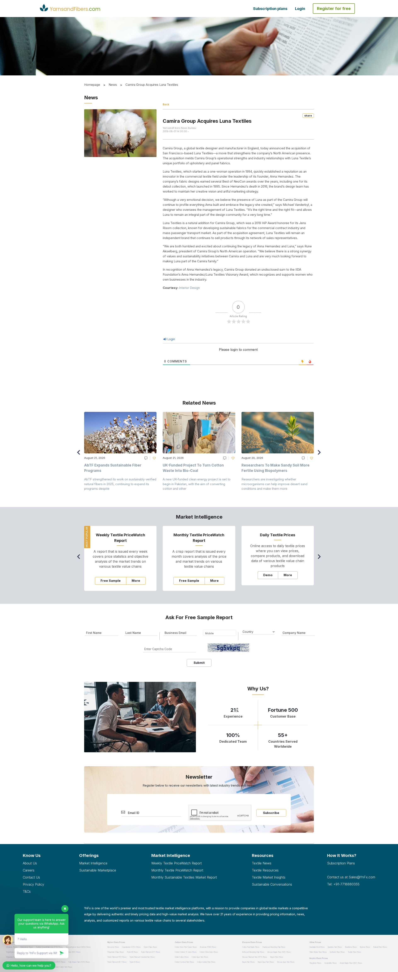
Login (300, 8)
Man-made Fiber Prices (318, 952)
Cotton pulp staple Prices (250, 947)
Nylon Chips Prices (150, 947)
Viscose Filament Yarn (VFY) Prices (254, 957)
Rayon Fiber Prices (276, 957)
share (308, 115)
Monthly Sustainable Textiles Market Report (184, 877)
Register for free (334, 8)
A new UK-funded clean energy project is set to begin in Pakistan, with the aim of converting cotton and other (197, 484)
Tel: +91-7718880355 (343, 884)
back (166, 104)
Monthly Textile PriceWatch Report (177, 870)
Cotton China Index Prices (209, 952)
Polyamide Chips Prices (115, 952)
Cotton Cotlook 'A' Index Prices (186, 952)
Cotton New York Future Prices (186, 947)
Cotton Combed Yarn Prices (184, 962)
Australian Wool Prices (317, 947)
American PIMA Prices (208, 947)
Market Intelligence (93, 863)
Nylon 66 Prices (132, 952)
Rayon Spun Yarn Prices (266, 962)
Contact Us (31, 877)
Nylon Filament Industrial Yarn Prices (142, 957)
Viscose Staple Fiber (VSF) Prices (279, 952)
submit (199, 663)
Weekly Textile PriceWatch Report (176, 863)
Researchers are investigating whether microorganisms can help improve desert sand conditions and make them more (274, 484)
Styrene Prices (365, 947)
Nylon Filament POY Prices (116, 957)
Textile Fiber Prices (354, 952)
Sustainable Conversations (272, 884)
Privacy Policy (33, 884)
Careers (28, 870)
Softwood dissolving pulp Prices (253, 952)
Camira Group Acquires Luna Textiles (151, 85)
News (113, 85)
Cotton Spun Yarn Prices (200, 957)
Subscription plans (270, 8)
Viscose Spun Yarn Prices (285, 962)
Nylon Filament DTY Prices (150, 952)
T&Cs (27, 891)
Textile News (261, 863)
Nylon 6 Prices (135, 962)
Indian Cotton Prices (182, 957)
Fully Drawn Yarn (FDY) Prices (79, 962)
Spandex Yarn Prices (335, 947)
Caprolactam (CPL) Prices (131, 947)
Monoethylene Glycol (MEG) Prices (78, 947)
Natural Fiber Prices (380, 947)
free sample (111, 581)
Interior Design (189, 288)
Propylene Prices (315, 963)
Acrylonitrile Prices (330, 963)
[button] (320, 454)
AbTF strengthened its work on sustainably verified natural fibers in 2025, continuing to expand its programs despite (120, 484)
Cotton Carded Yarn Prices (206, 962)
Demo (268, 575)
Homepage (92, 85)
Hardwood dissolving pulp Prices (273, 947)
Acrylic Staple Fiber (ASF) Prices (351, 963)
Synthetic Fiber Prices (337, 952)
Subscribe (271, 813)
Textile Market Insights (268, 877)
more (136, 581)
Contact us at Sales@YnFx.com (351, 877)
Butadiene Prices (351, 947)
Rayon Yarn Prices (248, 962)
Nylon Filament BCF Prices (116, 962)
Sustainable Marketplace (97, 870)
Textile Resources (265, 870)
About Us (30, 863)
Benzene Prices (113, 947)
